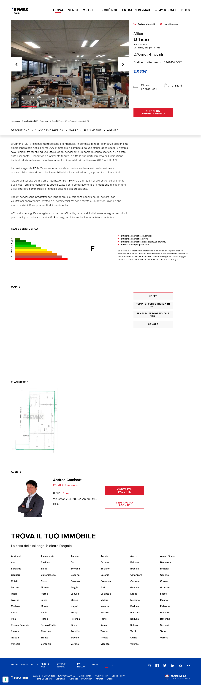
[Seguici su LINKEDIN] (172, 666)
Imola (14, 594)
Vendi (24, 665)
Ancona (75, 556)
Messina (135, 600)
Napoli (74, 606)
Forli (103, 587)
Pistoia (45, 619)
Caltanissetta (48, 575)
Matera (104, 600)
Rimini (74, 625)
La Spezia (105, 594)
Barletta (104, 562)
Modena (15, 606)
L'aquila (75, 594)
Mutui (34, 665)
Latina (133, 594)
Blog (95, 665)
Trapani (15, 638)
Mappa (153, 296)
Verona (75, 644)
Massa (74, 600)
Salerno (134, 625)
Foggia (74, 587)
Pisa (13, 619)
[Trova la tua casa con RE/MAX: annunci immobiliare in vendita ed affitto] (20, 10)
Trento (44, 638)
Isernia (45, 594)
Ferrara (15, 587)
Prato (103, 619)
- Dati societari (83, 676)
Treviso (75, 638)
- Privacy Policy (99, 676)
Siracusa (46, 631)
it (106, 665)
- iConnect (72, 679)
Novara (104, 606)
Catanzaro (136, 575)
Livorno (15, 600)
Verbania (46, 644)
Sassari (164, 625)
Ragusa (134, 619)
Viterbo (134, 644)
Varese (164, 638)
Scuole (153, 324)
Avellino (45, 562)
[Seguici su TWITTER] (164, 666)
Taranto (104, 631)
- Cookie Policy (116, 676)
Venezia (15, 644)
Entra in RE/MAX (61, 665)
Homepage (15, 121)
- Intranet (97, 679)
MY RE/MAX (81, 665)
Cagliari (15, 575)
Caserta (75, 575)
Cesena (164, 575)
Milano (164, 600)
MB (36, 121)
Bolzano (105, 569)
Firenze (45, 587)
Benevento (166, 562)
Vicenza (105, 644)
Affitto (31, 121)
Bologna (75, 569)
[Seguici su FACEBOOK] (157, 666)
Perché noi (45, 665)
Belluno (134, 562)
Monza (44, 606)
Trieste (104, 638)
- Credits (108, 679)
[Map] (70, 325)
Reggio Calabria (20, 625)
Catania (104, 575)
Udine (133, 638)
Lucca (44, 600)
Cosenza (76, 581)
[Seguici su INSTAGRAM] (149, 666)
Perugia (75, 612)
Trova (24, 121)
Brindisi (164, 569)
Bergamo (16, 569)
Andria (104, 556)
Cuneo (164, 581)
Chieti (14, 581)
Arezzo (134, 556)
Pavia (44, 612)
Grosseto (165, 587)
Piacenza (165, 612)
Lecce (163, 594)
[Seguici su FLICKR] (188, 666)
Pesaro (104, 612)
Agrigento (16, 556)
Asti (13, 562)
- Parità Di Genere (42, 679)
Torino (163, 631)
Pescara (135, 612)
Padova (134, 606)
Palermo (165, 606)
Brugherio (44, 121)
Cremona (105, 581)
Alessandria (47, 556)
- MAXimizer (85, 679)
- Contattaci (58, 679)
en (112, 665)
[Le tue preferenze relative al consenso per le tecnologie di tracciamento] (5, 679)
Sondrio (75, 631)
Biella (44, 569)
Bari (73, 562)
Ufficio (53, 121)
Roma (103, 625)
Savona (15, 631)
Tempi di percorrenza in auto (153, 305)
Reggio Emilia (48, 625)
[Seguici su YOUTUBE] (180, 666)
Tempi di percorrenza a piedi (153, 314)
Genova (134, 587)
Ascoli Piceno (167, 556)
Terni (133, 631)
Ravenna (165, 619)
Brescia (134, 569)
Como (44, 581)
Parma (14, 612)
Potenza (75, 619)
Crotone (134, 581)
